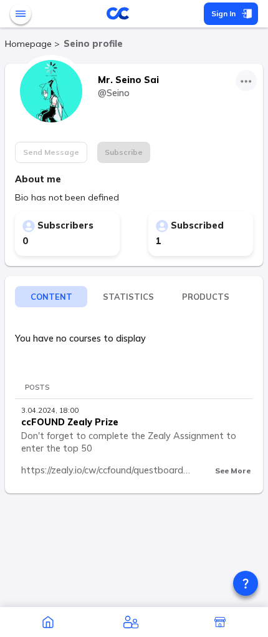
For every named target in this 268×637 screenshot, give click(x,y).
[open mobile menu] (20, 13)
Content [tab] (51, 297)
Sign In (223, 13)
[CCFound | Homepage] (47, 622)
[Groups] (130, 622)
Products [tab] (205, 297)
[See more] (246, 80)
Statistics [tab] (128, 297)
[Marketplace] (220, 622)
